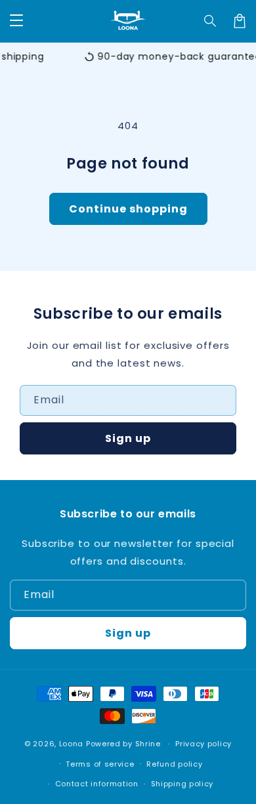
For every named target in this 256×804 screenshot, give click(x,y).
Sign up (128, 438)
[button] (210, 21)
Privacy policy (203, 743)
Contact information (97, 783)
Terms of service (100, 764)
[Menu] (16, 21)
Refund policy (174, 764)
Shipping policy (182, 783)
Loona (71, 743)
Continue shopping (128, 208)
